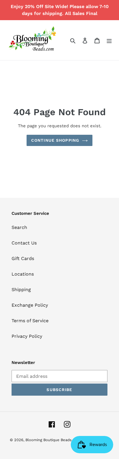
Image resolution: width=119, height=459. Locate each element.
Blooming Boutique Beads (48, 440)
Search (19, 227)
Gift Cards (23, 258)
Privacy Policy (27, 336)
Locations (23, 274)
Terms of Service (30, 320)
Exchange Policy (30, 305)
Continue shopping (55, 140)
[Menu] (109, 40)
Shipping (21, 289)
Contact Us (24, 243)
